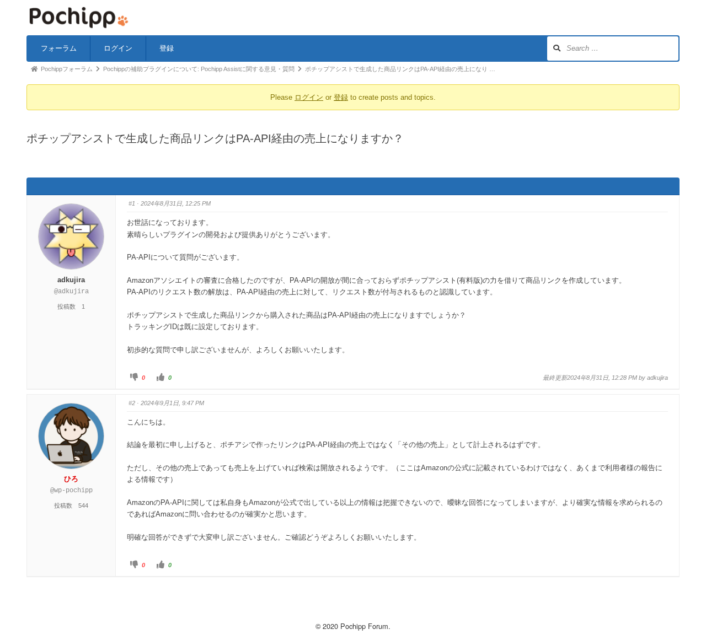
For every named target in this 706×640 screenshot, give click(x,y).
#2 (132, 403)
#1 (132, 203)
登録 (166, 48)
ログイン (118, 48)
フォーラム (59, 48)
